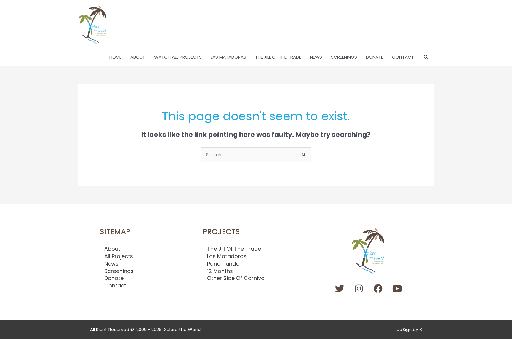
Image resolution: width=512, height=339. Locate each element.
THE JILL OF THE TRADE (278, 57)
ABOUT (137, 57)
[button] (426, 57)
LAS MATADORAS (228, 57)
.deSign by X (409, 329)
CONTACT (403, 57)
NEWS (316, 57)
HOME (115, 57)
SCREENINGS (344, 57)
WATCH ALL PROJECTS (178, 57)
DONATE (374, 57)
